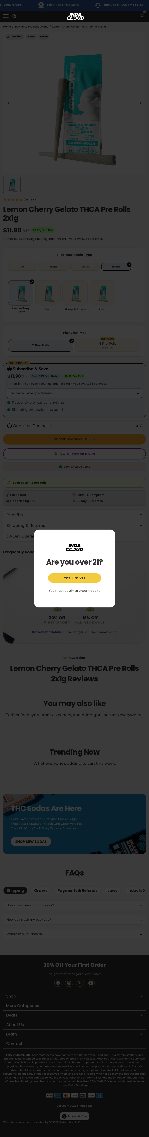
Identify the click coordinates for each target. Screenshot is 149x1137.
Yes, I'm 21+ (75, 578)
